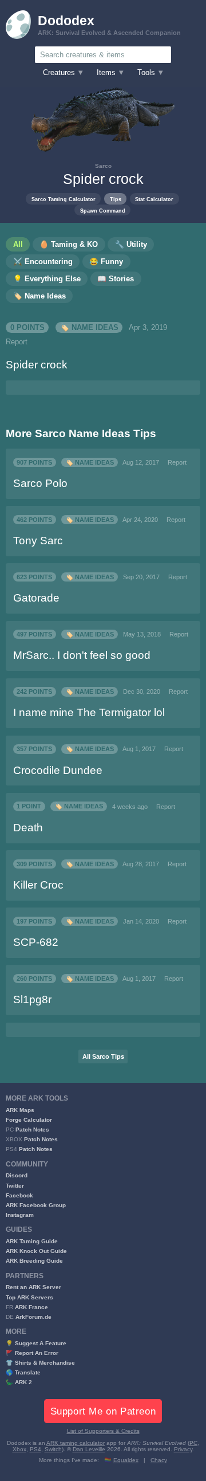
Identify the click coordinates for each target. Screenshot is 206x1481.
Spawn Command (102, 210)
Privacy (183, 1449)
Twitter (15, 1186)
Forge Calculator (29, 1120)
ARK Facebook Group (36, 1205)
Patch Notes (32, 1129)
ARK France (31, 1307)
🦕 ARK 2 (19, 1382)
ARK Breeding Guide (34, 1261)
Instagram (20, 1215)
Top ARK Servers (29, 1297)
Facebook (19, 1195)
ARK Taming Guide (32, 1241)
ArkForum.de (33, 1317)
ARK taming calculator (75, 1443)
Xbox (19, 1449)
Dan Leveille (89, 1449)
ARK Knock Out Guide (36, 1251)
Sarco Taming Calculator (63, 199)
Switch (53, 1449)
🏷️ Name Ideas (89, 328)
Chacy (158, 1460)
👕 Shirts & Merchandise (40, 1363)
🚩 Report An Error (32, 1353)
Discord (16, 1175)
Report (16, 342)
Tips (115, 199)
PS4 (35, 1449)
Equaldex (125, 1460)
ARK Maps (20, 1110)
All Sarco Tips (103, 1056)
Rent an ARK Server (33, 1287)
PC (193, 1443)
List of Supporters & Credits (103, 1431)
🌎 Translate (23, 1372)
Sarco (103, 166)
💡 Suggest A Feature (36, 1343)
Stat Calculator (154, 199)
